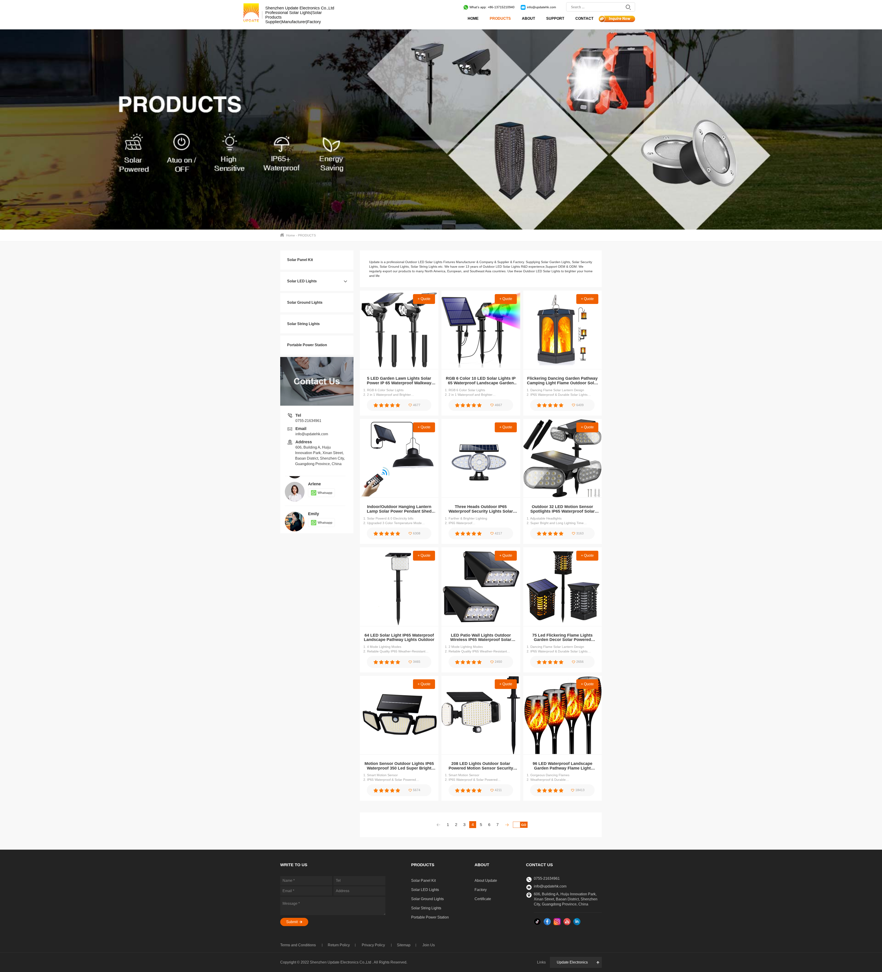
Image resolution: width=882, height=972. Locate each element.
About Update (486, 880)
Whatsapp (325, 492)
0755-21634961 (308, 421)
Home (473, 18)
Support (555, 18)
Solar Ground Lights (304, 302)
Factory (481, 890)
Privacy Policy (374, 945)
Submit (292, 922)
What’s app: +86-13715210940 (491, 7)
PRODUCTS (500, 18)
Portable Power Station (307, 345)
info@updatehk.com (541, 7)
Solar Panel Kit (300, 260)
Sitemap (403, 945)
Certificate (483, 899)
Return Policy (339, 945)
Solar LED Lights (302, 281)
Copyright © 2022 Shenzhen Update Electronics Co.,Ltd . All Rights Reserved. (343, 962)
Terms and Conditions (298, 945)
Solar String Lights (303, 324)
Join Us (428, 945)
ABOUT (528, 18)
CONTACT (584, 18)
